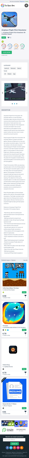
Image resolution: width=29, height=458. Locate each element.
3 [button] (16, 104)
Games (19, 68)
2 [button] (14, 104)
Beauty (9, 74)
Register (22, 1)
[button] (2, 92)
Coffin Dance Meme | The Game (11, 288)
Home (3, 452)
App (14, 74)
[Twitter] (11, 447)
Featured (8, 452)
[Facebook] (7, 447)
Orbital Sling (6, 364)
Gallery (14, 452)
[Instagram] (18, 447)
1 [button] (12, 104)
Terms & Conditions (18, 453)
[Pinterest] (14, 447)
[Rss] (21, 447)
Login (26, 1)
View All (25, 260)
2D (5, 74)
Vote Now (6, 52)
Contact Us (9, 453)
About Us (25, 452)
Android (6, 68)
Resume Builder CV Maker (10, 404)
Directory (19, 452)
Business (13, 68)
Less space (5, 325)
